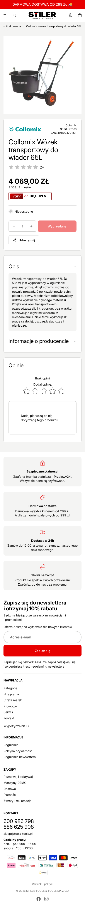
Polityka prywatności (18, 751)
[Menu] (5, 15)
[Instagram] (46, 899)
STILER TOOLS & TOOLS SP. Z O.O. (47, 890)
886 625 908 (18, 827)
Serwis (8, 712)
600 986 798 (18, 821)
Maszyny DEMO (15, 783)
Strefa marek (12, 700)
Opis (13, 266)
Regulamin (10, 745)
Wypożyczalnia (14, 726)
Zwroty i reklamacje (17, 801)
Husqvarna (11, 694)
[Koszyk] (80, 15)
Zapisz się (42, 651)
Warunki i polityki (42, 884)
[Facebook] (38, 899)
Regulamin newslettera (19, 757)
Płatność (9, 794)
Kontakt (8, 718)
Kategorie (10, 688)
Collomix (71, 125)
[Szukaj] (14, 15)
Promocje (10, 706)
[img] (23, 167)
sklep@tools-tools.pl (17, 833)
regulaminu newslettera (48, 666)
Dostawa (9, 789)
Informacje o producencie (38, 341)
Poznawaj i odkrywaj (18, 777)
